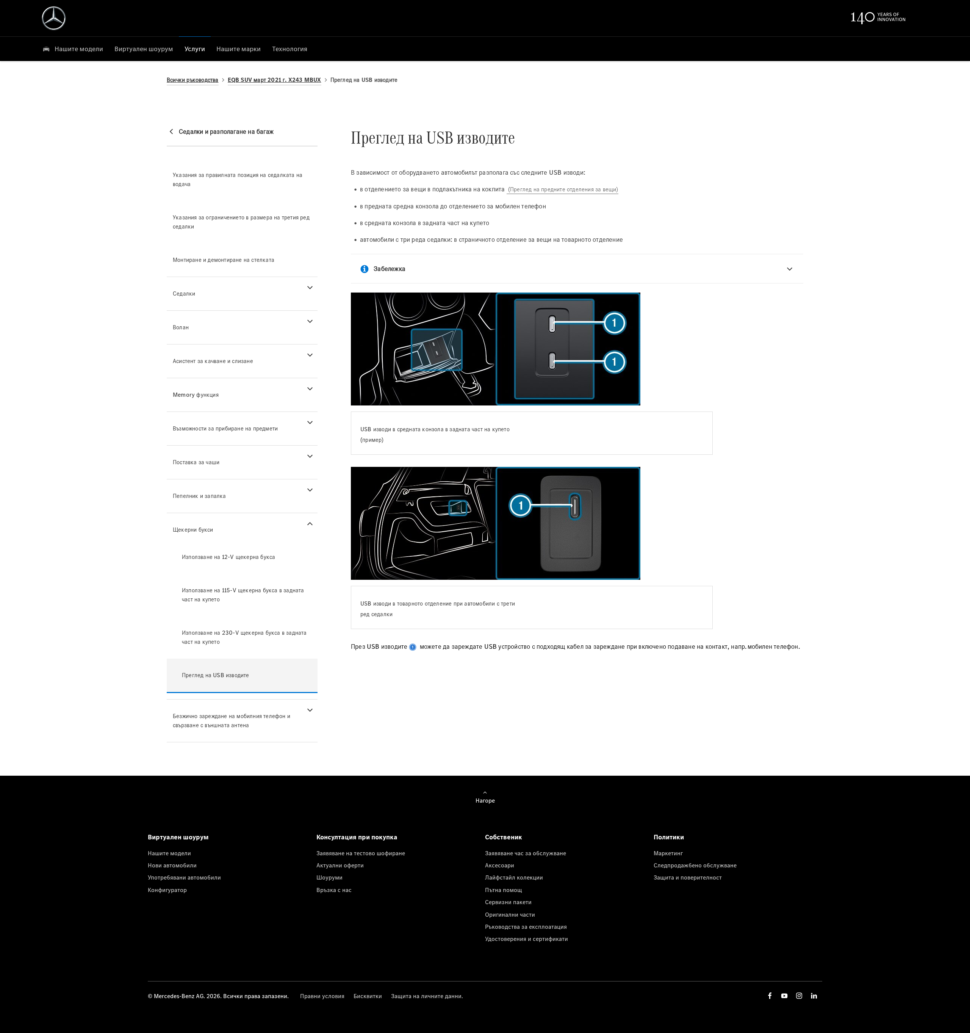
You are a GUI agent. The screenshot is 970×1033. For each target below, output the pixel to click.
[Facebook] (769, 995)
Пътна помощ (503, 890)
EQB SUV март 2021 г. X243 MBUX (274, 80)
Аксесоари (499, 865)
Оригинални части (510, 914)
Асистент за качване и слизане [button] (213, 361)
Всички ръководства (193, 80)
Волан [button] (181, 327)
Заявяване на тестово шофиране (360, 853)
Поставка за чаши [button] (196, 462)
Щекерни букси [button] (193, 530)
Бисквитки (368, 996)
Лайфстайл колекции (514, 877)
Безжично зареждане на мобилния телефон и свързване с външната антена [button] (231, 720)
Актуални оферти (340, 865)
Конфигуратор (167, 890)
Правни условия (322, 996)
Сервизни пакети (508, 902)
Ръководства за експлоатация (526, 926)
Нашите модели (169, 853)
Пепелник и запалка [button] (199, 496)
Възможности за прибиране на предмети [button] (225, 428)
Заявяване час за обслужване (525, 853)
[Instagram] (799, 995)
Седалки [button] (184, 293)
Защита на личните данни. (427, 996)
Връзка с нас (334, 890)
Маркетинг (668, 853)
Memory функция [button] (196, 395)
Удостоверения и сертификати (526, 938)
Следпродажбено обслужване (695, 865)
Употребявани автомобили (184, 877)
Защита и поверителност (688, 877)
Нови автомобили (172, 865)
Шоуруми (329, 877)
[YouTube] (784, 995)
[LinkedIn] (813, 995)
